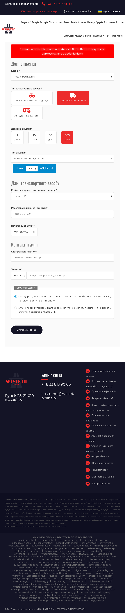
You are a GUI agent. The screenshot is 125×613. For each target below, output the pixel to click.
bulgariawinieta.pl (43, 543)
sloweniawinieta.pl (71, 567)
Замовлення (25, 330)
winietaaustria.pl (77, 581)
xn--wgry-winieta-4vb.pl (63, 600)
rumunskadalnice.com (26, 565)
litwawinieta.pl (86, 554)
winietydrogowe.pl (29, 595)
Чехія (51, 22)
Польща (91, 22)
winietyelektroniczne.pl (54, 595)
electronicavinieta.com (26, 551)
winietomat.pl (88, 592)
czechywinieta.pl (62, 545)
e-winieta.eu (78, 548)
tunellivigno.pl (64, 570)
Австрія (35, 22)
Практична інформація (103, 391)
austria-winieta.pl (27, 540)
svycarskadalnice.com (95, 567)
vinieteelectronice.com (100, 575)
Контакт (120, 35)
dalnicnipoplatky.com (105, 545)
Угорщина (79, 35)
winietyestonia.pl (77, 595)
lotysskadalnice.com (78, 556)
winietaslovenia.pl (61, 589)
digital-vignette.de (42, 548)
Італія (88, 35)
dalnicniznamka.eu (20, 548)
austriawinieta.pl (47, 540)
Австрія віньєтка (100, 456)
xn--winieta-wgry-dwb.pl (91, 600)
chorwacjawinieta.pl (18, 545)
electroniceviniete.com (53, 551)
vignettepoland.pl (36, 575)
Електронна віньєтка (102, 476)
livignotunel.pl (104, 554)
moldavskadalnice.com (26, 559)
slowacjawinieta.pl (49, 567)
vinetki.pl (53, 575)
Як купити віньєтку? (102, 398)
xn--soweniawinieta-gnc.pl (34, 600)
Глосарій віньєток (100, 483)
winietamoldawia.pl (80, 586)
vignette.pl (18, 575)
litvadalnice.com (49, 554)
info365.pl (33, 554)
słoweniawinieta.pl (44, 570)
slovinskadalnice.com (100, 565)
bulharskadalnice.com (67, 543)
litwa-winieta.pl (68, 554)
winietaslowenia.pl (104, 589)
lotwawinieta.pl (57, 556)
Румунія (99, 22)
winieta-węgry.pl (42, 581)
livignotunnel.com (18, 556)
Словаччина (109, 22)
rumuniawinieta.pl (96, 562)
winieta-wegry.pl (21, 581)
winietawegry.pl (69, 592)
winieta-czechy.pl (62, 578)
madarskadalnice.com (104, 556)
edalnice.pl (109, 548)
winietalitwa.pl (40, 586)
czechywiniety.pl (82, 545)
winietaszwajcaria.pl (25, 592)
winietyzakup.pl (52, 597)
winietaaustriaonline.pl (100, 581)
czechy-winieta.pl (41, 545)
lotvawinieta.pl (38, 556)
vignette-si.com (104, 573)
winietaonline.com (102, 586)
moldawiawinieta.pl (51, 559)
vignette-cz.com (21, 573)
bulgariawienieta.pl (21, 543)
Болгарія (44, 22)
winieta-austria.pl (41, 578)
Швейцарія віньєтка (102, 463)
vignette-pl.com (41, 573)
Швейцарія (69, 35)
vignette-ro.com (84, 573)
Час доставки (109, 35)
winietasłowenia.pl (48, 592)
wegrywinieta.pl (20, 578)
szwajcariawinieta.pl (21, 570)
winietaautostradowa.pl (30, 584)
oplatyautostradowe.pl (99, 559)
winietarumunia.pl (39, 589)
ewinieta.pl (19, 554)
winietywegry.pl (97, 595)
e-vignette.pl (62, 548)
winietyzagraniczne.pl (30, 597)
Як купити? (26, 22)
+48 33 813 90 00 (59, 4)
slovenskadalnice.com (74, 565)
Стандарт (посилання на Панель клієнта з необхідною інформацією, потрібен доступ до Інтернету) (64, 298)
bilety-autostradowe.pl (95, 540)
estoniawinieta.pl (77, 551)
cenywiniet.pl (106, 543)
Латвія (73, 22)
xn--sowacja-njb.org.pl (95, 597)
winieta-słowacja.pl (102, 578)
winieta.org (60, 581)
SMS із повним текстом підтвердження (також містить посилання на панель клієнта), (64, 309)
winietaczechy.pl (98, 584)
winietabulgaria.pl (54, 584)
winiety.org (104, 592)
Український (110, 11)
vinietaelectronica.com (73, 575)
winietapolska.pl (19, 589)
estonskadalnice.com (100, 551)
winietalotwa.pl (59, 586)
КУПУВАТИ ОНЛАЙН (79, 11)
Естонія (58, 22)
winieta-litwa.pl (82, 578)
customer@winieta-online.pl (41, 11)
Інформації (97, 35)
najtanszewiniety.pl (75, 559)
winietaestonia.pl (21, 586)
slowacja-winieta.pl (27, 567)
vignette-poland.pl (63, 573)
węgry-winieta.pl (72, 597)
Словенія (120, 22)
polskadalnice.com (49, 562)
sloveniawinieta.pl (50, 565)
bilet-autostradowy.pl (70, 540)
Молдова (82, 22)
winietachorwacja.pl (76, 584)
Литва (66, 22)
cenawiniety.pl (89, 543)
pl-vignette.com (27, 562)
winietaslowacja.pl (83, 589)
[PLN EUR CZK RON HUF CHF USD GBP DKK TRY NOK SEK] (32, 168)
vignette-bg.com (104, 570)
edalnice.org (94, 548)
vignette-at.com (83, 570)
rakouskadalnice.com (73, 562)
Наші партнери (99, 470)
